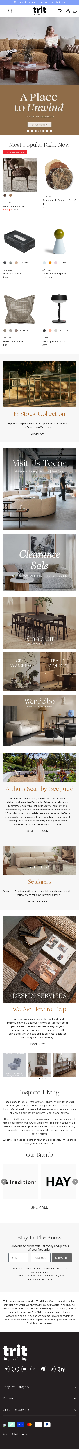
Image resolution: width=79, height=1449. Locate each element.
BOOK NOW (37, 1043)
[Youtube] (24, 1369)
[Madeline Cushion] (20, 305)
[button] (28, 131)
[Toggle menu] (4, 11)
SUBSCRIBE (61, 1257)
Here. (49, 1279)
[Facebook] (15, 1369)
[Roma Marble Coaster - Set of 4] (59, 171)
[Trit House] (39, 10)
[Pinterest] (43, 1369)
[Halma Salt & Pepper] (59, 237)
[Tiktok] (52, 1369)
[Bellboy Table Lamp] (59, 305)
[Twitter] (6, 1369)
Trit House (20, 1434)
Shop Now (38, 433)
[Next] (75, 1182)
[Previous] (4, 1182)
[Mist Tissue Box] (20, 237)
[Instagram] (33, 1369)
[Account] (67, 11)
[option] (39, 2)
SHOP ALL (39, 1207)
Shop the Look (37, 830)
